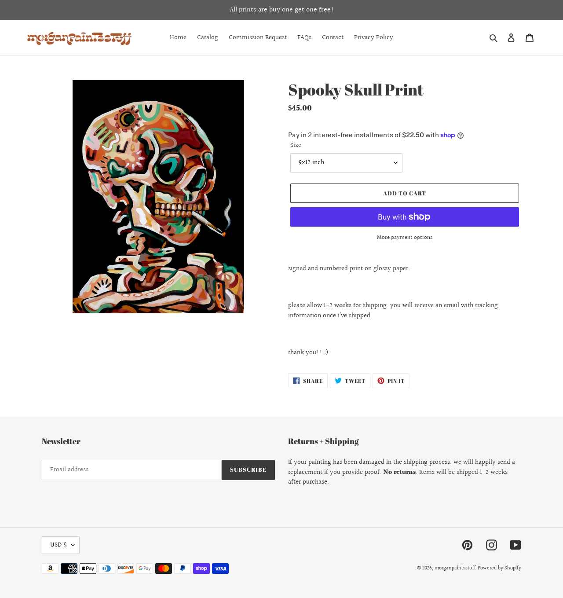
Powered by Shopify (499, 568)
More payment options (404, 238)
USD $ (58, 545)
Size (295, 145)
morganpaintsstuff (455, 568)
